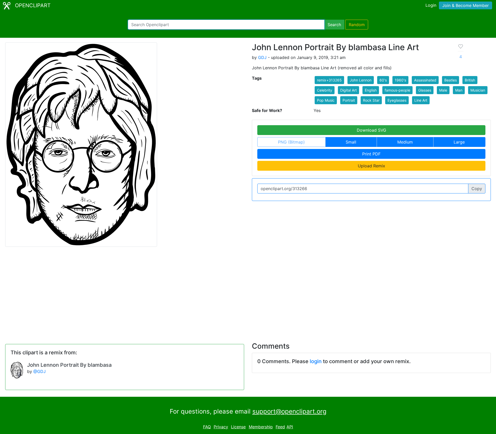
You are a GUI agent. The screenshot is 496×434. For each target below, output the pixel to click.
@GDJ (39, 371)
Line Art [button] (420, 100)
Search (334, 24)
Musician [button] (477, 90)
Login (430, 5)
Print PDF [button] (371, 153)
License (238, 426)
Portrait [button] (349, 100)
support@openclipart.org (289, 411)
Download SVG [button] (371, 130)
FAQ (207, 426)
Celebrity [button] (324, 90)
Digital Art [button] (348, 90)
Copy (476, 188)
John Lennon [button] (360, 80)
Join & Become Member (465, 5)
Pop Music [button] (326, 100)
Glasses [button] (424, 90)
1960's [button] (400, 80)
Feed (280, 426)
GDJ (262, 57)
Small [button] (351, 142)
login (316, 361)
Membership (261, 426)
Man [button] (458, 90)
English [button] (371, 90)
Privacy (221, 426)
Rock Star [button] (371, 100)
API (289, 426)
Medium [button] (405, 142)
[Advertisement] (248, 291)
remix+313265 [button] (329, 80)
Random (357, 24)
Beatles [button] (450, 80)
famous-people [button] (397, 90)
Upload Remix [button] (371, 165)
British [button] (470, 80)
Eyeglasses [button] (397, 100)
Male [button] (443, 90)
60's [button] (383, 80)
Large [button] (459, 142)
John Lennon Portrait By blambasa (69, 365)
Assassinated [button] (425, 80)
